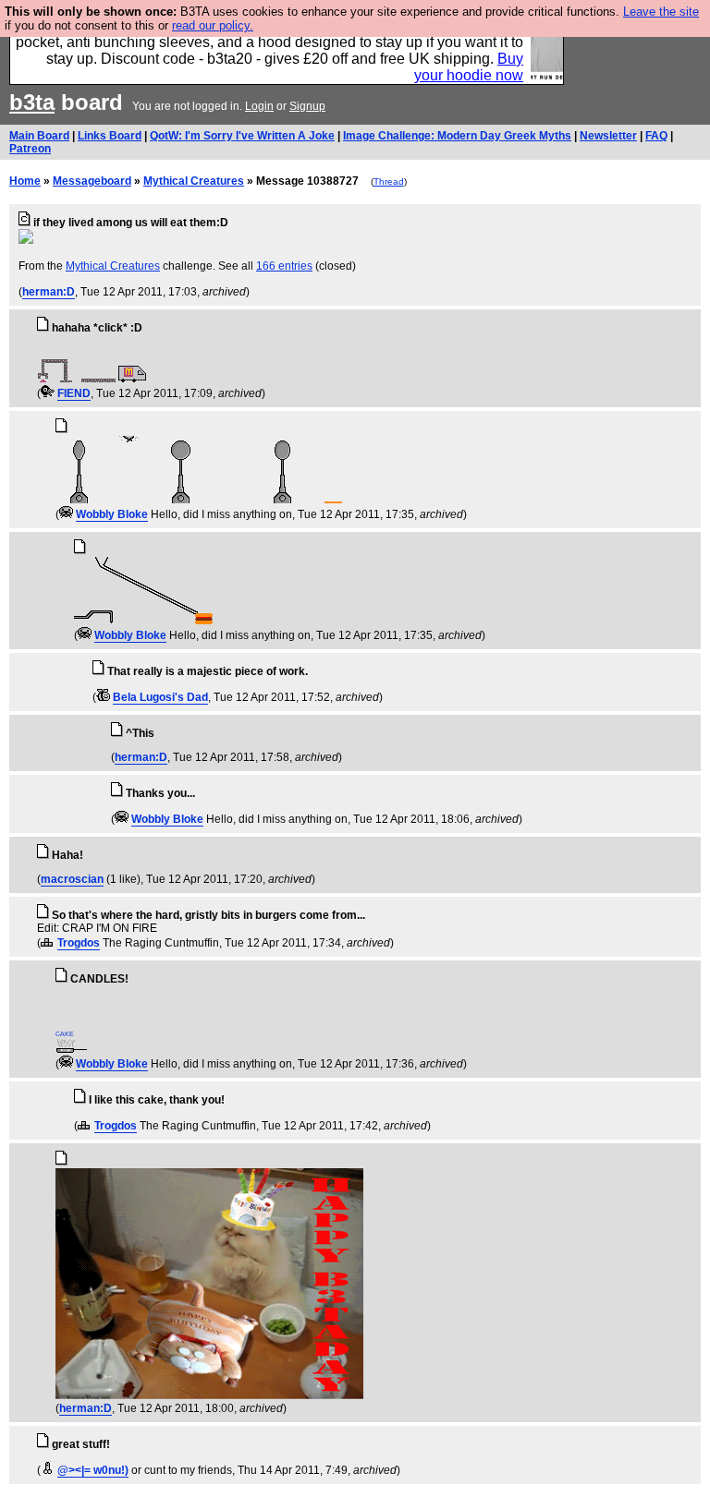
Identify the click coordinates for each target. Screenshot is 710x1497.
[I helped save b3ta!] (48, 393)
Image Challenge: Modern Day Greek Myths (457, 135)
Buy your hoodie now (468, 67)
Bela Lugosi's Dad (160, 697)
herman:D (48, 291)
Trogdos (78, 942)
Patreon (30, 148)
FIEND (74, 393)
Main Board (39, 135)
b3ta (32, 102)
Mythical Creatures (193, 181)
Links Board (109, 135)
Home (25, 181)
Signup (307, 106)
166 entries (284, 266)
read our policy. (212, 25)
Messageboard (92, 181)
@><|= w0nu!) (93, 1470)
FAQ (656, 135)
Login (259, 106)
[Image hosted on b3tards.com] (25, 240)
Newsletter (608, 135)
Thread (388, 181)
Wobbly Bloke (112, 514)
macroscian (72, 879)
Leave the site (661, 11)
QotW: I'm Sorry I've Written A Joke (242, 135)
